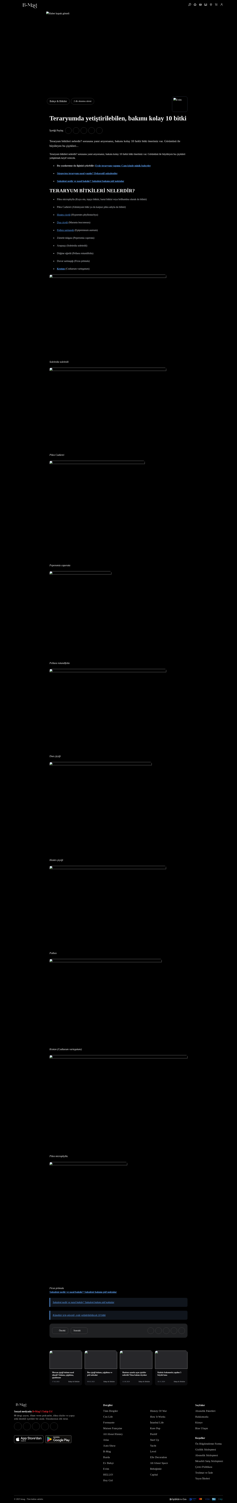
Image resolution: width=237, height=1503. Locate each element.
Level (153, 1451)
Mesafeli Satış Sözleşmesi (209, 1461)
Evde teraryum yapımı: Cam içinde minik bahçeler (123, 165)
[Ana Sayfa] (21, 1405)
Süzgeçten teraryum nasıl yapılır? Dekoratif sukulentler (87, 173)
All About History (113, 1434)
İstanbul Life (157, 1422)
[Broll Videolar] (211, 4)
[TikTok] (54, 1426)
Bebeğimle (156, 1468)
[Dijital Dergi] (205, 4)
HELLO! (108, 1474)
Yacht (153, 1445)
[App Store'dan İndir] (28, 1439)
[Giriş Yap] (221, 4)
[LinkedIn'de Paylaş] (91, 130)
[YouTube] (27, 1426)
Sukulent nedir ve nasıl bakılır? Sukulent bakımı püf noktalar (90, 181)
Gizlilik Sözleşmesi (205, 1449)
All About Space (159, 1463)
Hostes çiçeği (63, 214)
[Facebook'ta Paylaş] (68, 130)
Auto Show (109, 1445)
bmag (23, 1499)
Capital (154, 1474)
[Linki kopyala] (99, 130)
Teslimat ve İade (204, 1472)
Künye (198, 1422)
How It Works (157, 1416)
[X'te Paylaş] (76, 130)
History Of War (158, 1411)
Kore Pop (155, 1428)
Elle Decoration (158, 1457)
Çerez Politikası (203, 1467)
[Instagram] (18, 1426)
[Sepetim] (216, 4)
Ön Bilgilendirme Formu (208, 1443)
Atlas (106, 1440)
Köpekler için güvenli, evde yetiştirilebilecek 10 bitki (79, 1315)
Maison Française (112, 1428)
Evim (106, 1468)
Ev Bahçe (108, 1463)
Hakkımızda (201, 1416)
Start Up (154, 1440)
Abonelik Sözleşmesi (206, 1455)
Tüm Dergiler (110, 1411)
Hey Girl (108, 1480)
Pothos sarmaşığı (65, 230)
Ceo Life (108, 1416)
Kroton (61, 268)
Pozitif (153, 1434)
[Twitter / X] (36, 1426)
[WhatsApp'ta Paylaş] (84, 130)
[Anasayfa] (195, 4)
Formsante (108, 1422)
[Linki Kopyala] (181, 1330)
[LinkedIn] (45, 1426)
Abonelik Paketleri (205, 1411)
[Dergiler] (200, 4)
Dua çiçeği (62, 222)
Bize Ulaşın (201, 1428)
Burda (106, 1457)
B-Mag (107, 1451)
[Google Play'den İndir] (58, 1439)
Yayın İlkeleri (202, 1478)
